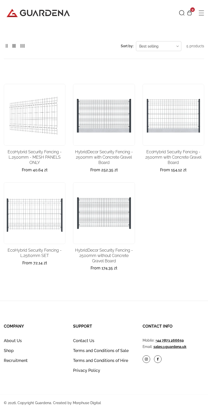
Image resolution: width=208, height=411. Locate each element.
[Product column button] (7, 46)
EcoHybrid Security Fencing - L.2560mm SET (35, 253)
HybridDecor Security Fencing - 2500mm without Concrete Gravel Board (104, 255)
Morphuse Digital (87, 403)
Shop (9, 350)
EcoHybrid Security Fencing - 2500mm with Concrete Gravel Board (173, 157)
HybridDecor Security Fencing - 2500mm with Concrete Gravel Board (104, 157)
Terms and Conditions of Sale (101, 350)
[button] (182, 13)
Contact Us (83, 340)
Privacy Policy (86, 370)
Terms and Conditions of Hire (100, 360)
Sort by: (127, 46)
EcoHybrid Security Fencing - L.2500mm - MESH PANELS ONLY (35, 157)
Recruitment (16, 360)
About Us (13, 340)
